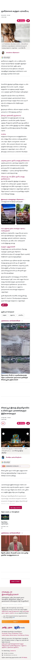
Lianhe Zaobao (5, 635)
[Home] (19, 627)
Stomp (27, 635)
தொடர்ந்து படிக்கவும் (15, 507)
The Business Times (17, 633)
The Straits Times (6, 633)
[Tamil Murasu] (7, 627)
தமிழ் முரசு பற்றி (6, 644)
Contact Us (13, 651)
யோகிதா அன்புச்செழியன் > (14, 457)
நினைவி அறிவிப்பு (13, 647)
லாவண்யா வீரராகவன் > (13, 53)
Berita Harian (13, 635)
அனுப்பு (15, 622)
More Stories (15, 582)
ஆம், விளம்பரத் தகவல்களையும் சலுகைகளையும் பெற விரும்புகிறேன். (15, 616)
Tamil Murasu (21, 635)
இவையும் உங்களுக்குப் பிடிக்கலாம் (12, 199)
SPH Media (24, 658)
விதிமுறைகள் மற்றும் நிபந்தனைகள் (10, 611)
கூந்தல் (4, 315)
